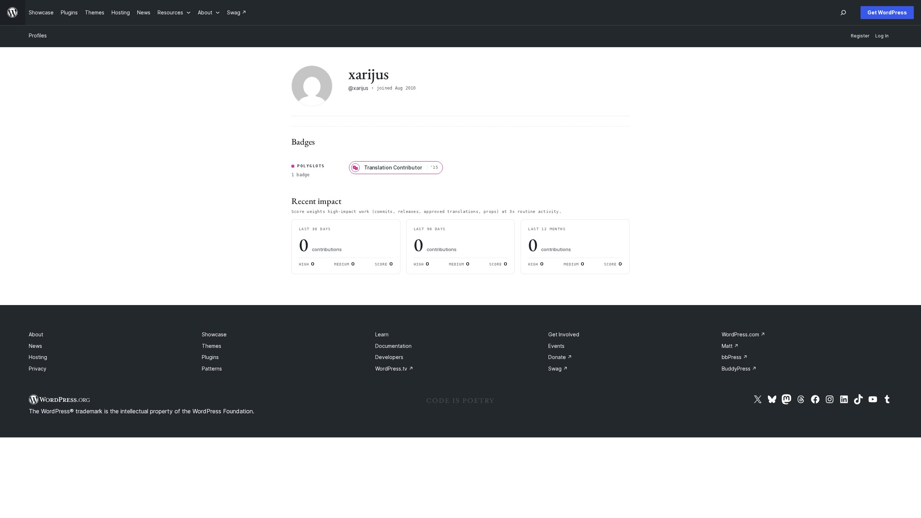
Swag (558, 368)
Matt (730, 346)
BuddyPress (739, 368)
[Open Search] (843, 12)
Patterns (212, 368)
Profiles (38, 35)
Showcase (214, 334)
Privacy (37, 368)
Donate (560, 357)
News (35, 346)
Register (860, 35)
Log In (882, 35)
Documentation (393, 346)
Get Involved (563, 334)
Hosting (38, 357)
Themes (211, 346)
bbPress (735, 357)
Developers (389, 357)
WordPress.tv (394, 368)
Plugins (210, 357)
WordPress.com (743, 334)
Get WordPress (887, 12)
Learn (382, 334)
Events (556, 346)
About (36, 334)
